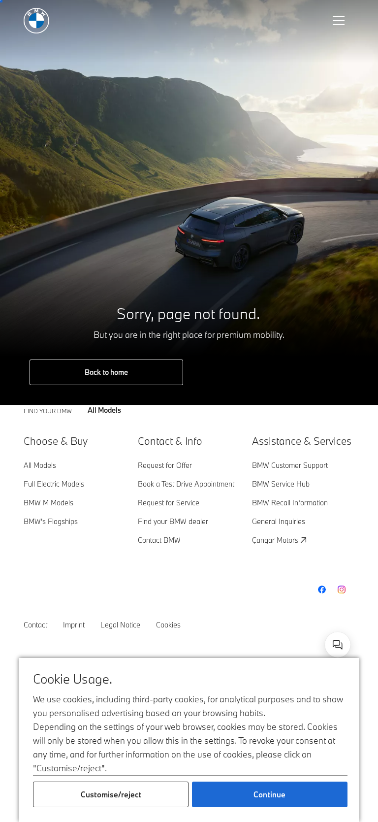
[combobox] (337, 645)
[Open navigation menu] (339, 20)
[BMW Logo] (36, 20)
